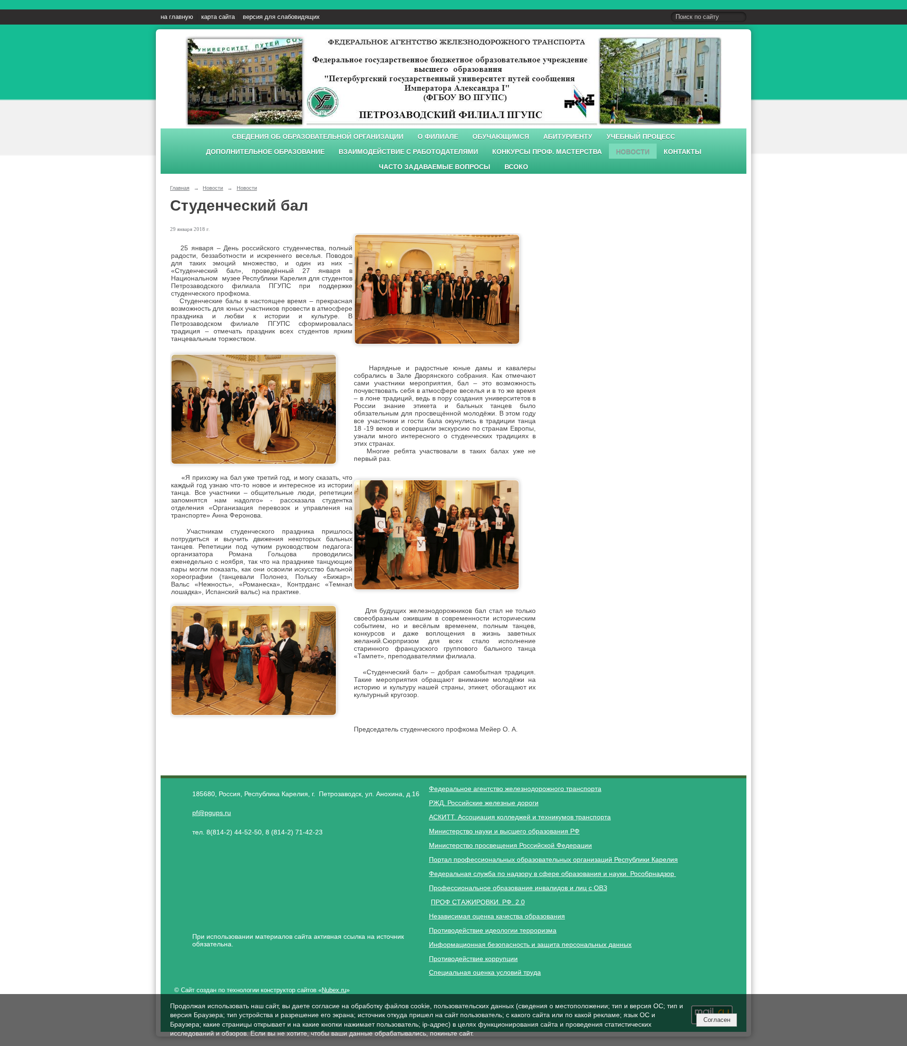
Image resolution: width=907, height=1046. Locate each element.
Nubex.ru (334, 990)
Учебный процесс (641, 136)
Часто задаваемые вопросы (434, 166)
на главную (177, 17)
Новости (633, 151)
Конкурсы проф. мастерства (547, 151)
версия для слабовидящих (281, 17)
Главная (179, 188)
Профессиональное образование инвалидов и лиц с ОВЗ (518, 888)
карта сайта (218, 17)
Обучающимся (500, 136)
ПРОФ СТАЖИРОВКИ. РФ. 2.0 (478, 902)
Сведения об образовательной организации (317, 136)
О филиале (438, 136)
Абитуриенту (567, 136)
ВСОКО (516, 166)
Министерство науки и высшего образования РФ (504, 831)
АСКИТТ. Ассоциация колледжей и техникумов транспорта (520, 817)
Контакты (683, 151)
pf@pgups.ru (211, 812)
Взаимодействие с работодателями (408, 151)
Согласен (716, 1019)
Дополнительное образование (265, 151)
